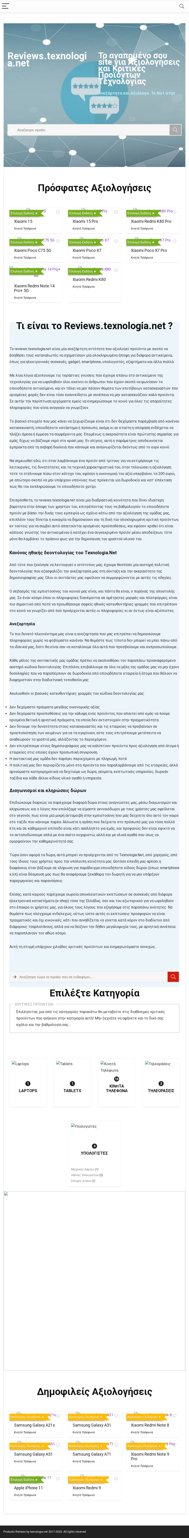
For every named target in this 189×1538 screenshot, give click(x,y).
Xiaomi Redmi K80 (89, 279)
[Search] (181, 6)
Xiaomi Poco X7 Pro (149, 250)
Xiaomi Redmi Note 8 (150, 1425)
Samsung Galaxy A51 (33, 1454)
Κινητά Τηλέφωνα (25, 228)
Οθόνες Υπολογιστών (85, 1175)
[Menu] (5, 6)
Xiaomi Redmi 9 (87, 1488)
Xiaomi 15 (23, 221)
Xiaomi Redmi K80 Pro (151, 221)
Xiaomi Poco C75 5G (32, 250)
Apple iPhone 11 (28, 1488)
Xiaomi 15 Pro (85, 221)
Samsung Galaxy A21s (34, 1425)
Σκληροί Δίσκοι (81, 1181)
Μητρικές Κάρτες (82, 1169)
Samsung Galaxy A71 (92, 1454)
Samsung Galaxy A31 (92, 1425)
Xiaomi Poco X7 (87, 250)
